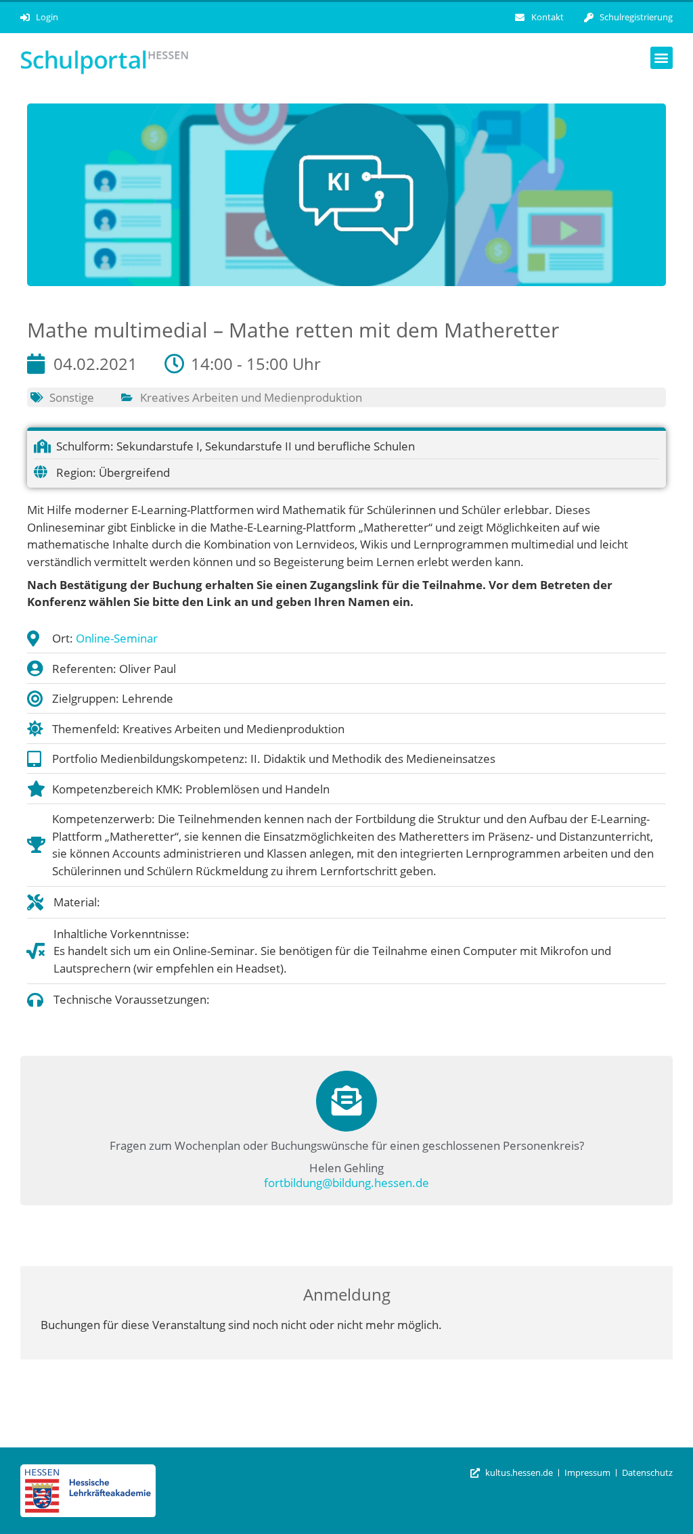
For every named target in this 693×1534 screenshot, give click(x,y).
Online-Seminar (117, 638)
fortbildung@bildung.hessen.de (346, 1182)
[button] (661, 58)
